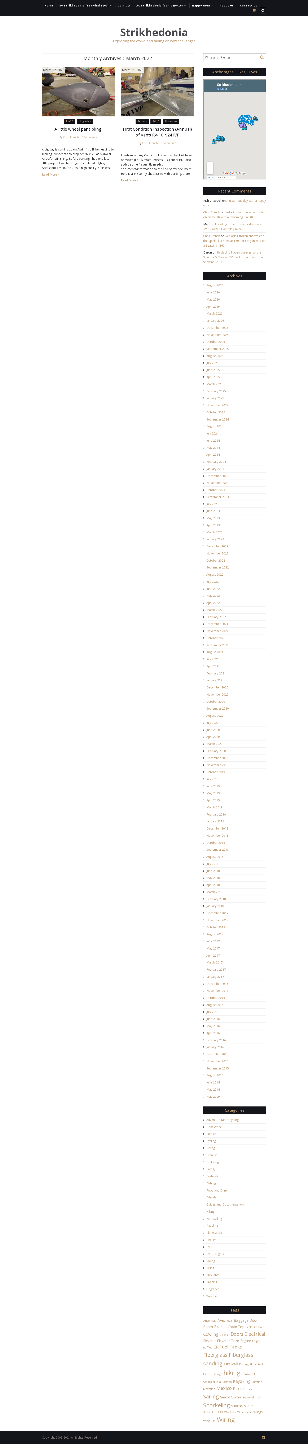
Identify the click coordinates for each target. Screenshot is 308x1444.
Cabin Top (236, 1326)
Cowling (211, 1334)
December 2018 (217, 828)
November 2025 (217, 335)
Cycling (211, 1141)
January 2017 (215, 977)
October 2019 (215, 772)
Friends (211, 1197)
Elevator (209, 1340)
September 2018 (217, 849)
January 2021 (215, 680)
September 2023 (217, 497)
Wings (258, 1412)
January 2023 (215, 539)
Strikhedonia (154, 32)
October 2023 (215, 490)
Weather (212, 1296)
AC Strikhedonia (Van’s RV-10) (159, 5)
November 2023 (217, 483)
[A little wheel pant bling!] (78, 91)
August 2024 (214, 426)
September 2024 (217, 419)
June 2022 (213, 589)
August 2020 (214, 716)
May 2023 (213, 518)
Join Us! (124, 5)
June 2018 (213, 871)
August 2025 (214, 356)
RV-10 (69, 121)
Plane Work (214, 1233)
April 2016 (213, 1033)
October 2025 (215, 342)
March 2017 (214, 962)
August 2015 (214, 1075)
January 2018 (215, 906)
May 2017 (213, 948)
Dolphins (224, 1334)
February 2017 (216, 969)
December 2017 (217, 913)
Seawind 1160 (252, 1397)
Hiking (210, 1211)
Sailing (210, 1261)
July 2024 (212, 433)
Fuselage (216, 1374)
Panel (238, 1388)
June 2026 (213, 292)
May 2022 (213, 596)
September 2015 (217, 1068)
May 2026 (213, 299)
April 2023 (213, 525)
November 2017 (217, 920)
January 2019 (215, 821)
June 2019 (213, 786)
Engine (245, 1340)
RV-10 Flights (215, 1254)
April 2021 (213, 666)
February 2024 (216, 462)
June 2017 (213, 941)
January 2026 (215, 320)
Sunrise (237, 1406)
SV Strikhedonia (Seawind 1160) (84, 5)
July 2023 (212, 504)
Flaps (253, 1364)
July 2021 (212, 659)
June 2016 (213, 1019)
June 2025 (213, 370)
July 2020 (212, 723)
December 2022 (217, 546)
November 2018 (217, 835)
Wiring (226, 1419)
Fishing (211, 1183)
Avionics (225, 1320)
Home (48, 5)
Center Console (255, 1327)
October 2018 (215, 843)
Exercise (211, 1155)
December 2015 (217, 1054)
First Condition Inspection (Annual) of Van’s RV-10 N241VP (157, 132)
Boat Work (213, 1127)
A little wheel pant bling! (78, 129)
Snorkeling (216, 1405)
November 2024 (217, 405)
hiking (232, 1373)
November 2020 (217, 694)
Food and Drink (216, 1190)
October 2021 (215, 638)
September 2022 (217, 567)
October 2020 (215, 702)
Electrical (255, 1333)
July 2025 (212, 363)
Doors (237, 1334)
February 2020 (216, 751)
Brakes (220, 1326)
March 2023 (214, 532)
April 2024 (213, 454)
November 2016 (217, 991)
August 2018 (214, 857)
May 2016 (213, 1026)
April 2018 (213, 885)
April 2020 (213, 737)
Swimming (209, 1412)
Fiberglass (215, 1354)
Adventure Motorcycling (222, 1120)
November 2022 (217, 553)
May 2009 (213, 1097)
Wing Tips (209, 1421)
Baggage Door (246, 1320)
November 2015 (217, 1061)
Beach (208, 1326)
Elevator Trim (228, 1340)
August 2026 (214, 285)
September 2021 (217, 645)
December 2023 (217, 476)
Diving (210, 1148)
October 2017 (215, 927)
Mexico (224, 1388)
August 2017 (214, 934)
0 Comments (89, 137)
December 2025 (217, 328)
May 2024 (213, 448)
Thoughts (212, 1275)
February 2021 (216, 673)
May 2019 (213, 793)
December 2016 (217, 984)
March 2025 (214, 384)
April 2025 (213, 377)
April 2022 (213, 603)
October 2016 (215, 998)
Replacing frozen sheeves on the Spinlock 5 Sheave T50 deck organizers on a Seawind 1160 (234, 240)
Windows (230, 1412)
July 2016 (212, 1012)
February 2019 (216, 814)
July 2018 (212, 864)
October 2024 (215, 412)
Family (210, 1169)
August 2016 (214, 1005)
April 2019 (213, 800)
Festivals (212, 1176)
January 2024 (215, 469)
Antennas (209, 1321)
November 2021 (217, 631)
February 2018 (216, 899)
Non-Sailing (214, 1219)
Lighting (257, 1382)
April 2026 (213, 306)
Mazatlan (209, 1389)
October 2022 (215, 560)
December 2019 (217, 758)
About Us (227, 5)
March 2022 (214, 610)
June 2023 (213, 511)
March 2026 (214, 313)
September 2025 (217, 349)
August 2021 (214, 652)
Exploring (212, 1162)
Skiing (210, 1268)
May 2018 (213, 878)
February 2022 (216, 617)
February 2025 (216, 391)
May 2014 (213, 1089)
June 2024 (213, 440)
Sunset (249, 1406)
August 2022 (214, 574)
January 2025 (215, 398)
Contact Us (248, 5)
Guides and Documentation (225, 1204)
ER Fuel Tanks (228, 1347)
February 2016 (216, 1040)
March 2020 (214, 744)
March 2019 (214, 807)
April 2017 (213, 955)
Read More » (50, 174)
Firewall (231, 1363)
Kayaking (242, 1381)
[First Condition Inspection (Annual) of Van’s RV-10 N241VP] (157, 91)
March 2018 (214, 892)
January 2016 (215, 1047)
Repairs (142, 121)
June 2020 (213, 730)
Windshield (244, 1412)
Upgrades (85, 121)
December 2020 (217, 687)
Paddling (212, 1225)
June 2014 (213, 1082)
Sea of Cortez (230, 1397)
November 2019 (217, 765)
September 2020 (217, 708)
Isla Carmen (224, 1382)
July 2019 (212, 779)
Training (211, 1282)
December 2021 (217, 624)
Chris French (71, 137)
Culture (211, 1134)
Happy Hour (201, 5)
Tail (220, 1412)
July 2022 (212, 582)
